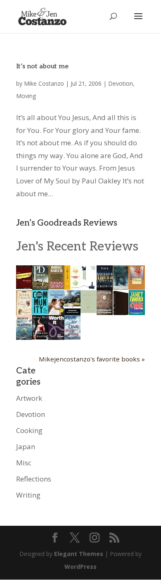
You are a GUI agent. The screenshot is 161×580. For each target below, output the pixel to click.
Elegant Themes (78, 554)
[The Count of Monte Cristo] (72, 312)
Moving (26, 96)
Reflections (33, 479)
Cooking (29, 430)
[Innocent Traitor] (40, 337)
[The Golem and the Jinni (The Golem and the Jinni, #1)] (121, 287)
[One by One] (72, 337)
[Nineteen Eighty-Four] (24, 286)
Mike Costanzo (44, 83)
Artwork (29, 398)
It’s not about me (42, 66)
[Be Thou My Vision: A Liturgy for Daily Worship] (121, 315)
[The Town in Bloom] (56, 286)
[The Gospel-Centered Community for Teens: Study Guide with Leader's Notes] (40, 312)
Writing (28, 495)
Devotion (120, 83)
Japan (25, 446)
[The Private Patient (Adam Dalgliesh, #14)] (40, 287)
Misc (23, 462)
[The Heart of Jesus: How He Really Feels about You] (88, 310)
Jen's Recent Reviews (77, 246)
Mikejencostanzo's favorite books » (92, 359)
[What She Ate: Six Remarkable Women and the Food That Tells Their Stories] (72, 287)
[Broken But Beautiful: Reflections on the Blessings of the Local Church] (24, 337)
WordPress (80, 566)
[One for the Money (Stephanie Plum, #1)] (137, 312)
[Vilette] (137, 287)
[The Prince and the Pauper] (24, 314)
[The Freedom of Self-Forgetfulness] (105, 314)
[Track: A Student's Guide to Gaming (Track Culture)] (88, 288)
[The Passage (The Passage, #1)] (105, 287)
